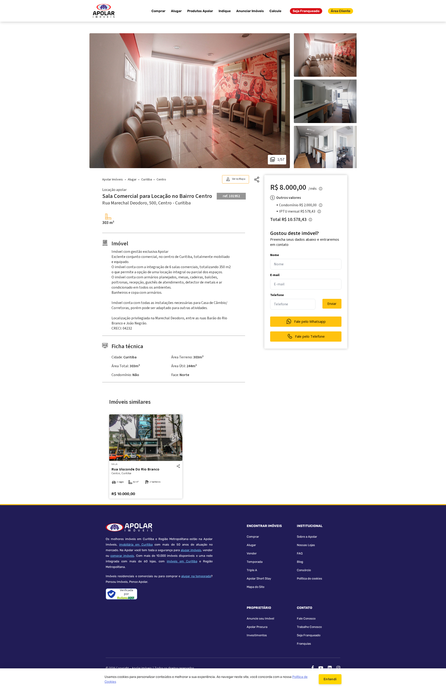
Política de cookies (309, 578)
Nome (274, 255)
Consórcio (304, 570)
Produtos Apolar (200, 11)
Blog (300, 561)
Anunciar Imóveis (250, 11)
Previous (117, 437)
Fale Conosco (306, 618)
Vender (252, 553)
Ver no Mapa (238, 179)
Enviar (331, 303)
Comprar (158, 11)
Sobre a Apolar (307, 536)
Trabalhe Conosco (309, 627)
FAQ (300, 553)
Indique (225, 11)
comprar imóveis (122, 555)
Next (174, 437)
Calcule (275, 11)
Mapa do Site (255, 587)
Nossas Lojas (306, 545)
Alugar (176, 11)
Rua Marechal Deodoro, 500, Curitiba (146, 203)
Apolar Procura (257, 627)
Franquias (304, 643)
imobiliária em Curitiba (136, 544)
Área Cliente (340, 11)
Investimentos (257, 635)
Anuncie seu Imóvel (260, 618)
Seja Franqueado (306, 11)
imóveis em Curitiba (182, 561)
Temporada (254, 561)
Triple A (252, 570)
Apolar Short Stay (259, 578)
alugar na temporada (196, 576)
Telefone (277, 295)
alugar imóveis (191, 550)
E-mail (274, 275)
